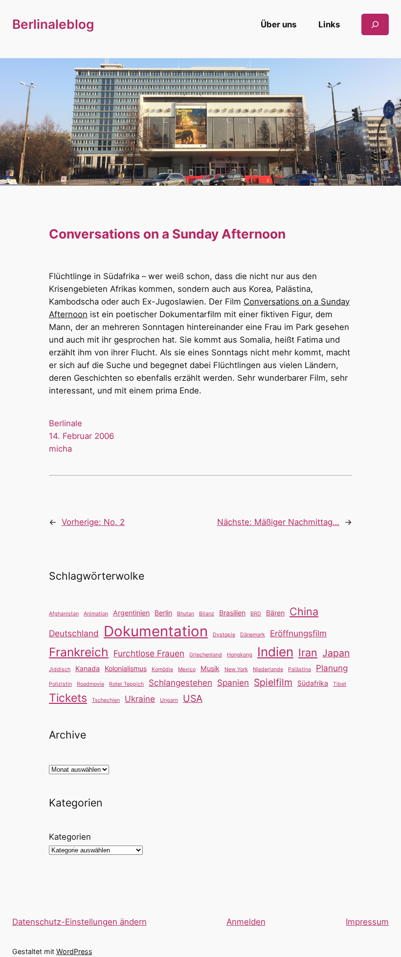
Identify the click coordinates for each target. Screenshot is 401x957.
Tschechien (106, 700)
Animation (96, 613)
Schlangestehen (180, 682)
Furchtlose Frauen (148, 653)
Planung (332, 668)
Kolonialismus (126, 668)
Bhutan (185, 613)
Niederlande (268, 669)
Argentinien (131, 613)
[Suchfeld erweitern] (375, 24)
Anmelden (246, 922)
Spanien (233, 682)
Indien (275, 651)
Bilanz (206, 613)
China (304, 611)
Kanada (87, 668)
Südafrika (312, 683)
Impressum (367, 922)
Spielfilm (273, 682)
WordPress (74, 951)
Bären (275, 613)
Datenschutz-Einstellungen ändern (79, 922)
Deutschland (74, 633)
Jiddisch (59, 669)
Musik (210, 668)
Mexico (187, 669)
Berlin (163, 613)
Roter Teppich (126, 684)
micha (60, 449)
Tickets (68, 698)
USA (192, 698)
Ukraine (140, 699)
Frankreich (79, 652)
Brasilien (232, 613)
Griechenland (205, 655)
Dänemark (252, 634)
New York (236, 669)
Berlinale (65, 423)
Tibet (339, 684)
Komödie (162, 669)
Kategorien (70, 837)
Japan (336, 653)
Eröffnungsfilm (298, 633)
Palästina (299, 669)
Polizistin (60, 684)
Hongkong (239, 655)
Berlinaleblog (53, 24)
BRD (255, 613)
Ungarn (169, 700)
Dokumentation (156, 631)
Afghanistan (64, 613)
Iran (307, 652)
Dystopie (224, 634)
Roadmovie (90, 684)
